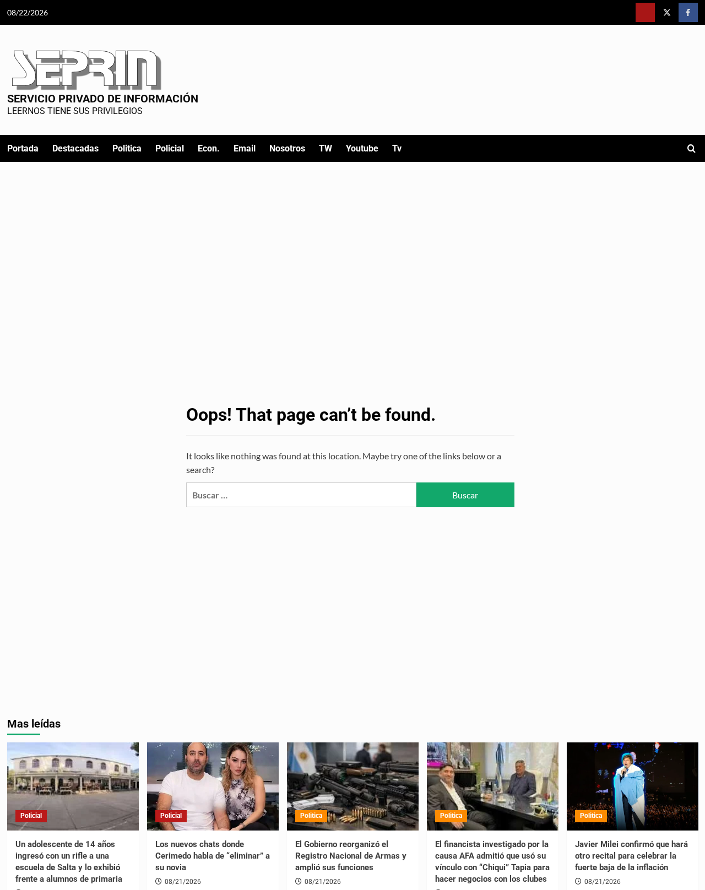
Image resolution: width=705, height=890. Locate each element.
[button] (691, 148)
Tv (397, 148)
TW (325, 148)
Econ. (209, 148)
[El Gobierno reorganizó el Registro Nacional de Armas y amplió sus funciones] (353, 786)
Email (245, 148)
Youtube (362, 148)
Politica (127, 148)
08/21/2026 (183, 882)
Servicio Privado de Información (102, 98)
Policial (169, 148)
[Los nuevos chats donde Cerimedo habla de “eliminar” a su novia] (213, 786)
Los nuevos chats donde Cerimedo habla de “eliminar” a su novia (212, 855)
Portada (23, 148)
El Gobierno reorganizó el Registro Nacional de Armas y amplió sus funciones (350, 855)
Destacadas (75, 148)
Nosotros (287, 148)
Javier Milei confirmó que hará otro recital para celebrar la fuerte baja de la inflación (631, 855)
